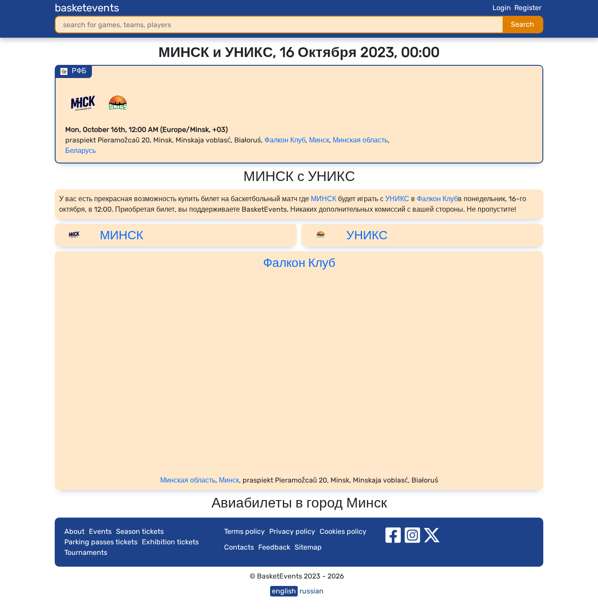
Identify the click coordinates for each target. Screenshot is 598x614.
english (284, 591)
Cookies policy (343, 531)
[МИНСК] (82, 102)
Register (528, 8)
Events (100, 531)
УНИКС (397, 199)
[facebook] (393, 535)
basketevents (87, 8)
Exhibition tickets (170, 542)
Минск (319, 140)
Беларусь (80, 150)
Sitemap (308, 547)
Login (501, 8)
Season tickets (140, 531)
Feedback (274, 547)
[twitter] (431, 535)
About (74, 531)
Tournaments (85, 552)
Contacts (239, 547)
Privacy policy (292, 531)
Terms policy (244, 531)
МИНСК (323, 199)
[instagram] (412, 535)
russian (311, 591)
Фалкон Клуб (285, 140)
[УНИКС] (117, 102)
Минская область (360, 140)
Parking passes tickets (100, 542)
